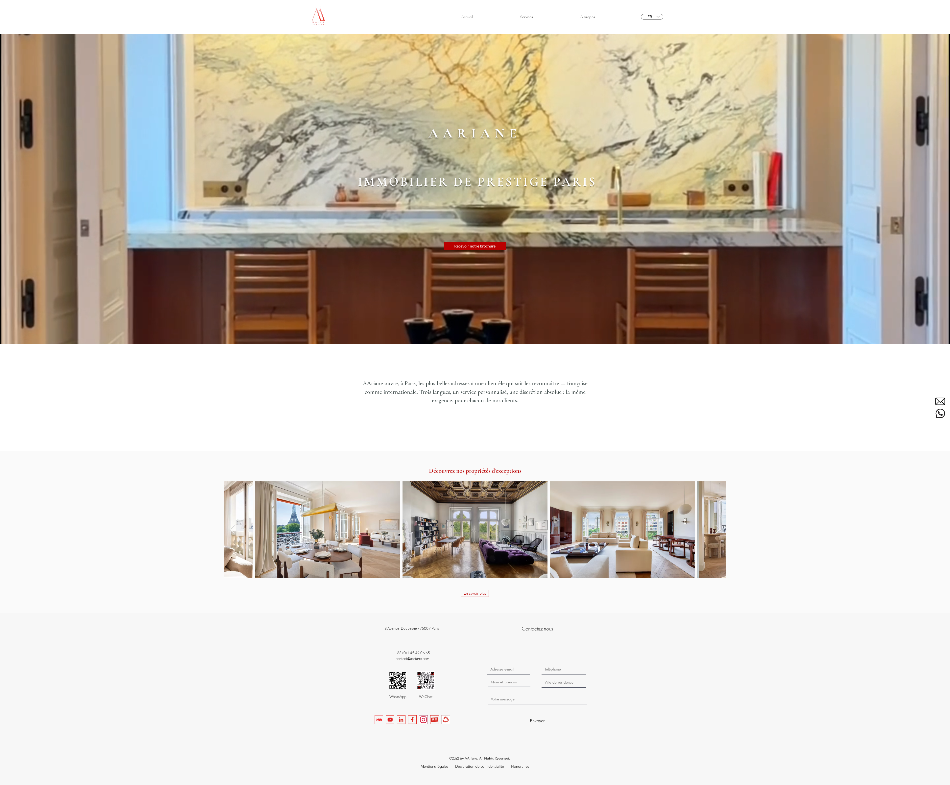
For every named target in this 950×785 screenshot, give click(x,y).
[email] (940, 401)
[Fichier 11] (434, 719)
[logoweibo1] (390, 719)
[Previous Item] (232, 530)
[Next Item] (718, 530)
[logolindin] (401, 719)
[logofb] (412, 719)
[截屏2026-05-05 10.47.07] (423, 719)
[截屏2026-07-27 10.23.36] (445, 719)
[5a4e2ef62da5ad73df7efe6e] (940, 413)
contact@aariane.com (412, 658)
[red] (379, 719)
